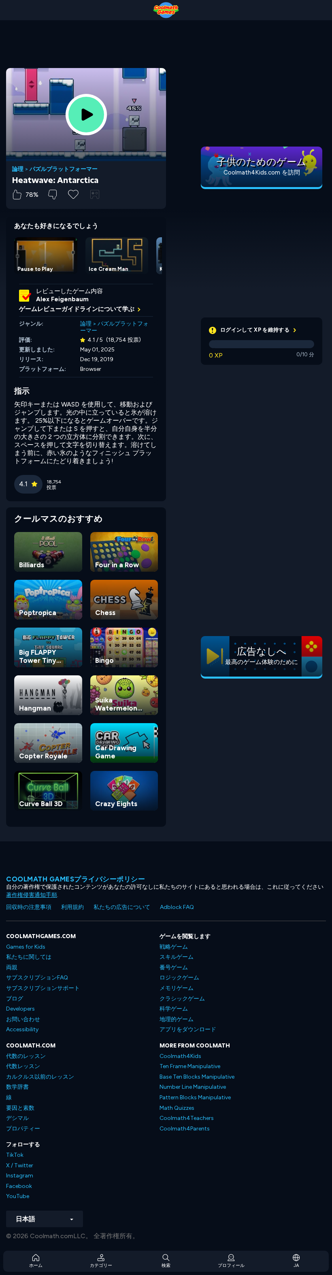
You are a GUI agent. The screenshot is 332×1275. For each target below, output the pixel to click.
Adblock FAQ (177, 907)
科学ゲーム (174, 1008)
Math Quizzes (177, 1108)
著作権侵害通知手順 (31, 895)
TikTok (14, 1155)
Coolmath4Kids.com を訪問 (261, 172)
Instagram (19, 1175)
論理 (17, 169)
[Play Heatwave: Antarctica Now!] (86, 114)
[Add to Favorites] (73, 193)
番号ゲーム (174, 967)
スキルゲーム (177, 957)
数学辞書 (17, 1086)
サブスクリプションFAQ (37, 977)
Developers (20, 1008)
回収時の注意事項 (28, 907)
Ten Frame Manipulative (190, 1066)
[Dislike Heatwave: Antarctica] (52, 194)
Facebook (19, 1186)
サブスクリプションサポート (43, 988)
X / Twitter (19, 1165)
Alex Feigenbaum (62, 299)
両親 (11, 967)
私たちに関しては (28, 957)
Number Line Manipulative (193, 1086)
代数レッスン (23, 1066)
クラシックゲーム (182, 998)
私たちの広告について (122, 907)
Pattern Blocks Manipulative (195, 1097)
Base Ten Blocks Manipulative (197, 1076)
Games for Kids (25, 946)
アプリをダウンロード (188, 1029)
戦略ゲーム (174, 946)
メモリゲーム (177, 988)
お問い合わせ (23, 1019)
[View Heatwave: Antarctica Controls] (94, 194)
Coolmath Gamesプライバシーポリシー (75, 879)
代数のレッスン (26, 1056)
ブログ (14, 998)
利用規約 (72, 907)
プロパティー (23, 1128)
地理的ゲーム (177, 1019)
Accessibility (22, 1029)
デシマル (17, 1118)
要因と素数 (20, 1108)
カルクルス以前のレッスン (40, 1076)
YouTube (17, 1196)
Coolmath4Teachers (187, 1118)
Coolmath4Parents (185, 1128)
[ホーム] (166, 10)
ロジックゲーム (179, 977)
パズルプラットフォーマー (64, 169)
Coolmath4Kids (180, 1056)
